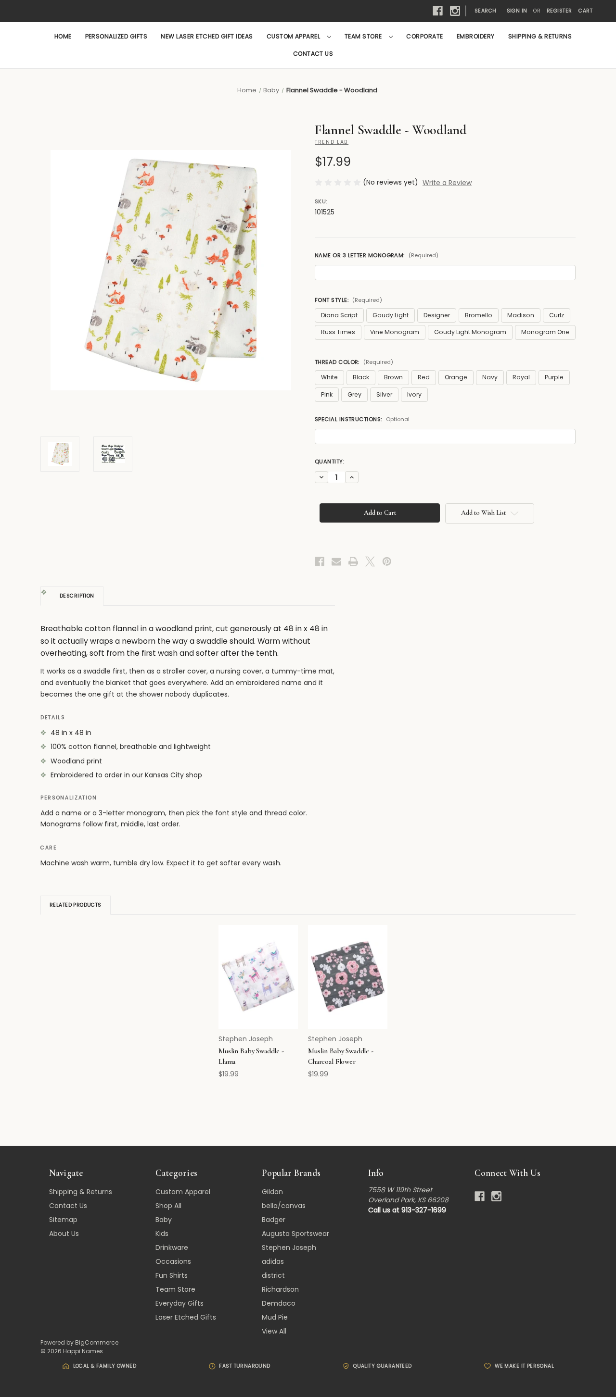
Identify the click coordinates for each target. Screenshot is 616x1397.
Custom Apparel (294, 36)
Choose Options (258, 985)
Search (486, 10)
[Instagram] (455, 11)
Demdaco (278, 1303)
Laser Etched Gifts (185, 1317)
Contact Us (313, 54)
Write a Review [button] (447, 182)
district (273, 1275)
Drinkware (171, 1247)
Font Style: (348, 300)
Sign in (517, 10)
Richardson (280, 1289)
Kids (161, 1233)
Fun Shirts (171, 1275)
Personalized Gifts (116, 36)
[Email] (336, 561)
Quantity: (329, 461)
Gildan (272, 1192)
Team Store (364, 36)
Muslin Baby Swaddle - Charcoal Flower (340, 1056)
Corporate (424, 36)
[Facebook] (438, 11)
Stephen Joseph (289, 1247)
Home (63, 36)
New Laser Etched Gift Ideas (207, 36)
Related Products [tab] (76, 905)
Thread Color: (354, 362)
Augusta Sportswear (295, 1233)
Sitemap (63, 1219)
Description (77, 595)
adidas (273, 1261)
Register (559, 10)
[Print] (353, 561)
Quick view (252, 968)
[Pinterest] (387, 561)
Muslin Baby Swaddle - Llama (251, 1056)
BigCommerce (96, 1342)
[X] (370, 561)
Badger (273, 1219)
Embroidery (476, 36)
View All (274, 1331)
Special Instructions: (362, 419)
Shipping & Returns (540, 36)
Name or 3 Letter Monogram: (376, 255)
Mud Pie (275, 1317)
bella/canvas (284, 1205)
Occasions (173, 1261)
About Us (64, 1233)
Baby (163, 1219)
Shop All (168, 1205)
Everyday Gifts (179, 1303)
